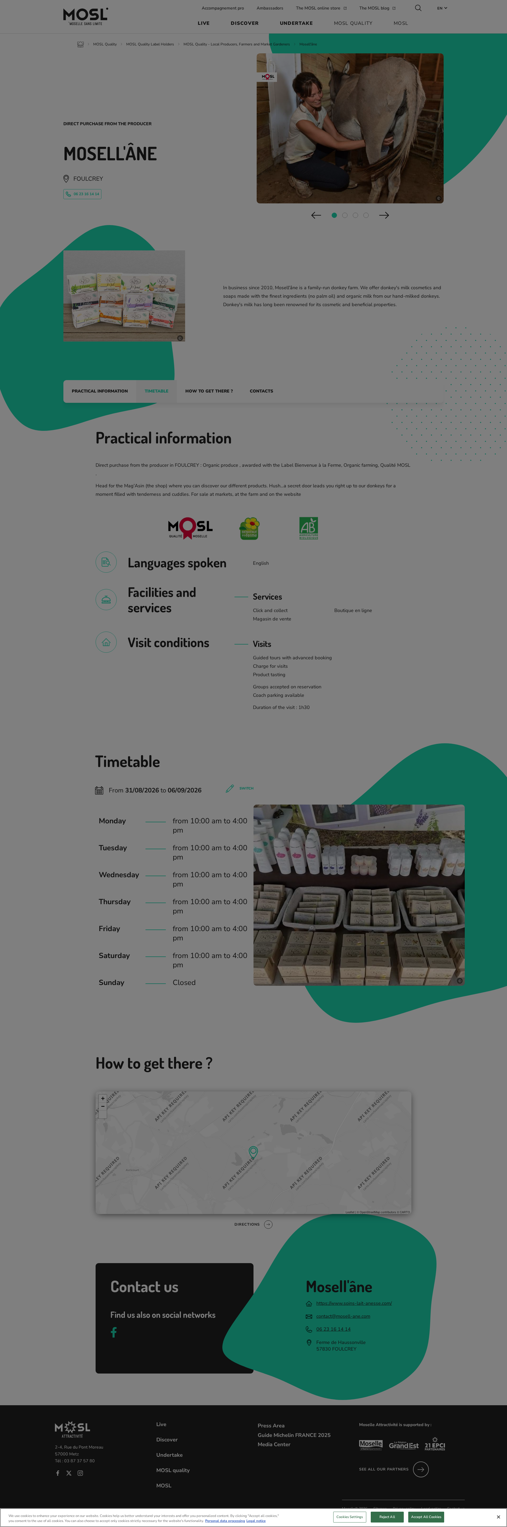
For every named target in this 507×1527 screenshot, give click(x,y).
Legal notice (256, 1521)
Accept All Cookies (426, 1517)
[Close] (498, 1517)
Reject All (387, 1517)
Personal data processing (225, 1521)
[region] (253, 1517)
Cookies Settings (349, 1517)
